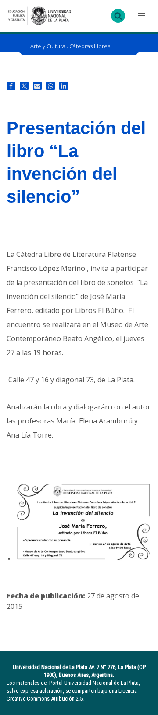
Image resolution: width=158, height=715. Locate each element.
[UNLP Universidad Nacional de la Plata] (39, 15)
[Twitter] (24, 86)
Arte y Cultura (47, 46)
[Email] (37, 86)
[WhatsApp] (50, 86)
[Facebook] (11, 86)
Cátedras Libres (89, 46)
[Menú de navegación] (140, 16)
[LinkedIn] (63, 86)
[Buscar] (118, 16)
